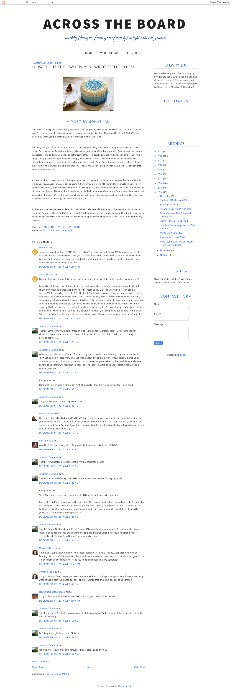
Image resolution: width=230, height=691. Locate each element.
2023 (160, 151)
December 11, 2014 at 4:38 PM (59, 389)
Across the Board (115, 23)
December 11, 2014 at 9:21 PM (59, 449)
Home (88, 53)
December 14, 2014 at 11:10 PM (59, 600)
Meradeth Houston (48, 548)
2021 (160, 160)
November (165, 250)
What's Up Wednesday (171, 232)
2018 (160, 174)
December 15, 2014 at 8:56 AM (59, 637)
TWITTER (61, 226)
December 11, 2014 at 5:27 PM (59, 405)
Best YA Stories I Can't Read (174, 220)
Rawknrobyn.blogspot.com (52, 591)
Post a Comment (40, 661)
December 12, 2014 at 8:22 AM (59, 482)
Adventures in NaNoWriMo (173, 237)
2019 (160, 169)
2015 (160, 187)
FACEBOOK (48, 226)
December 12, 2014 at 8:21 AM (59, 466)
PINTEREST (74, 226)
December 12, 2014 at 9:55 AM (59, 540)
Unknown (43, 247)
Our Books (135, 53)
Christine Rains (46, 571)
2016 (160, 183)
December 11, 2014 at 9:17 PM (59, 432)
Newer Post (37, 667)
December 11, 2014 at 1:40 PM (59, 372)
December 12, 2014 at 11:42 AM (59, 564)
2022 (160, 155)
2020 (160, 165)
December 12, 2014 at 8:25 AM (59, 516)
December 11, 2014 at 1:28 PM (59, 341)
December (165, 196)
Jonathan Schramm (49, 326)
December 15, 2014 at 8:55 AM (59, 620)
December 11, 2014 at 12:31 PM (59, 318)
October (164, 254)
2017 (160, 178)
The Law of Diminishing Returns (175, 200)
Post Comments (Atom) (57, 673)
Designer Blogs (125, 686)
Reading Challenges (170, 204)
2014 (160, 192)
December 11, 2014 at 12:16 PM (59, 266)
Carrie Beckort (46, 274)
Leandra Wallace (47, 413)
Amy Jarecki (45, 440)
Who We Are (110, 53)
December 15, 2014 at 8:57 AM (59, 653)
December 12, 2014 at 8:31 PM (59, 584)
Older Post (139, 667)
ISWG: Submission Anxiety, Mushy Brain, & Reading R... (177, 243)
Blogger (182, 354)
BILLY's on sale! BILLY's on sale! (176, 208)
